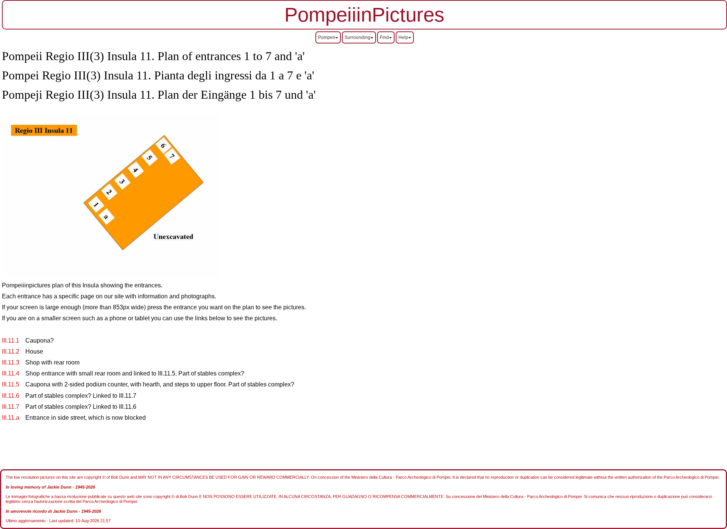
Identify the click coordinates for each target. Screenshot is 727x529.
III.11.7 (10, 406)
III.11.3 (10, 362)
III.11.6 (10, 395)
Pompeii (326, 37)
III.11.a (10, 417)
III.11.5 (10, 384)
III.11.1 (10, 340)
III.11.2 (10, 351)
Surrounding (357, 37)
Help (403, 37)
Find (384, 37)
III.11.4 (10, 373)
